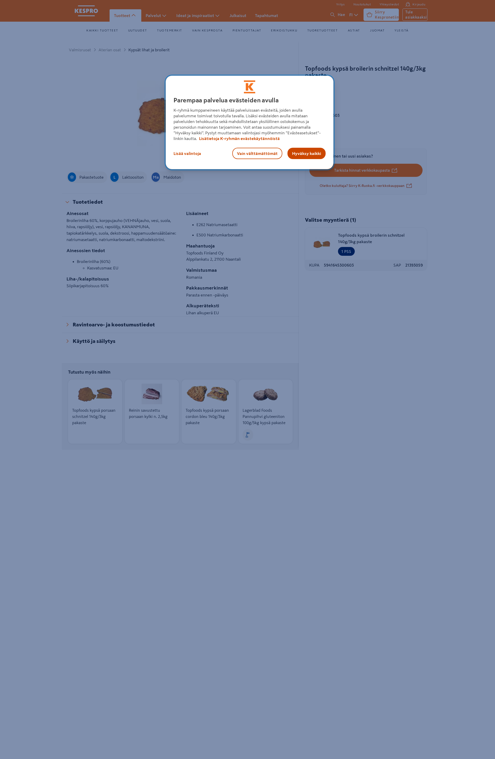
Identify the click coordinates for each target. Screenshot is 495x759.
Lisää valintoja (187, 153)
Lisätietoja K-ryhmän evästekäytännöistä (239, 138)
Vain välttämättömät (257, 153)
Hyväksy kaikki (306, 153)
